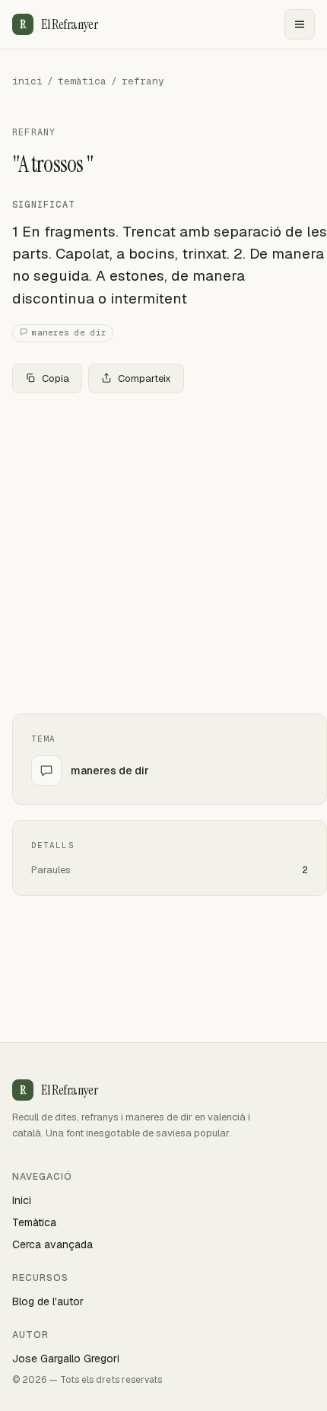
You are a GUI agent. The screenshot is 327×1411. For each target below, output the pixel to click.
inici (27, 81)
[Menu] (299, 24)
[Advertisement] (163, 553)
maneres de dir (69, 332)
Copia (55, 378)
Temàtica (34, 1222)
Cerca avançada (52, 1244)
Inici (21, 1200)
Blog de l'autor (48, 1301)
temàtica (82, 81)
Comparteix (144, 378)
